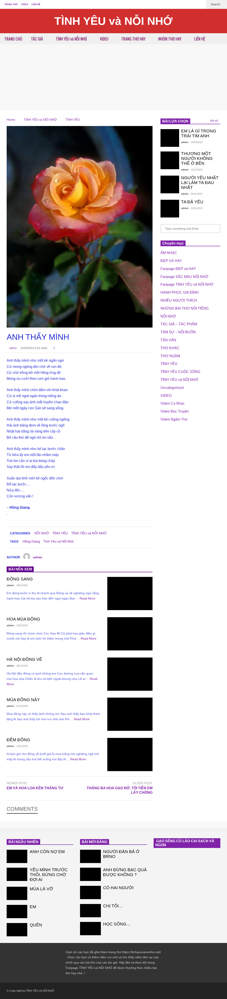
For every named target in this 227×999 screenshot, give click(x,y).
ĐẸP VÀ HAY (171, 261)
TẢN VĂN (168, 340)
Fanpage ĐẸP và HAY (178, 269)
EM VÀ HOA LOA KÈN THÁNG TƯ (35, 788)
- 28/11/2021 (21, 585)
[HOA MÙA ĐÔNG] (130, 633)
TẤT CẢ (214, 121)
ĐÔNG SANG (20, 579)
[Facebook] (193, 4)
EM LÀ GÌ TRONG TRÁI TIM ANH (198, 133)
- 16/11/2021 (21, 746)
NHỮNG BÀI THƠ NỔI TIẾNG (184, 308)
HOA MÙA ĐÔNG (23, 619)
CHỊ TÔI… (113, 906)
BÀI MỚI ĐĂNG (94, 842)
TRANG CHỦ (13, 39)
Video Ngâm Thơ (174, 419)
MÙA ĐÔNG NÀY (23, 699)
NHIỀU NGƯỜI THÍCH (178, 300)
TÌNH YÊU (60, 533)
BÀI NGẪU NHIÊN (23, 842)
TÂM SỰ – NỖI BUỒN (178, 332)
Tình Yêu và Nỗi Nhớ (58, 541)
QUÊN (36, 925)
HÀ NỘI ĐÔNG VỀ (24, 659)
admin (13, 348)
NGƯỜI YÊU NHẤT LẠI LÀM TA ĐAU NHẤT (200, 182)
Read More (88, 598)
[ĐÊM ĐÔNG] (130, 754)
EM (33, 906)
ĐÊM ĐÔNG (18, 739)
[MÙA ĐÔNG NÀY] (130, 714)
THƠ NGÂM (170, 356)
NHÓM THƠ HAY (170, 39)
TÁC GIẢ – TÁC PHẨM (178, 324)
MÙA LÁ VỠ (41, 888)
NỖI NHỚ (41, 533)
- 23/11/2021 (21, 625)
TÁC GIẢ (37, 39)
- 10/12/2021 (196, 169)
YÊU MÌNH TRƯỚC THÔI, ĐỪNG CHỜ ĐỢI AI (49, 874)
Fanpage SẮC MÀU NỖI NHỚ (184, 277)
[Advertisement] (113, 78)
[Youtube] (200, 4)
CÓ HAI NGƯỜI (118, 887)
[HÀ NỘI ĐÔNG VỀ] (130, 674)
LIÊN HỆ (35, 4)
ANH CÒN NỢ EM (47, 851)
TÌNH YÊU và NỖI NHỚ (113, 21)
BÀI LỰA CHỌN (175, 121)
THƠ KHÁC (170, 348)
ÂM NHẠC (168, 253)
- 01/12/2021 (21, 706)
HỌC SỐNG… (117, 924)
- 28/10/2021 (21, 665)
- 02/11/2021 (196, 208)
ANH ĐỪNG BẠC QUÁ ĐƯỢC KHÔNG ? (125, 872)
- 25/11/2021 (196, 193)
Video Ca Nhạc (172, 403)
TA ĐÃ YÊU (192, 202)
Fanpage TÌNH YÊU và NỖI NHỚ (186, 284)
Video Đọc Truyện (174, 411)
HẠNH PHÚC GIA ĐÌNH (179, 292)
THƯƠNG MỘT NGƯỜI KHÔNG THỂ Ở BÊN (197, 158)
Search (216, 4)
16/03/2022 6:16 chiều (33, 348)
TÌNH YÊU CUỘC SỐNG (180, 372)
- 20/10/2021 (196, 142)
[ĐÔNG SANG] (130, 593)
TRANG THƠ (11, 4)
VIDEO (24, 4)
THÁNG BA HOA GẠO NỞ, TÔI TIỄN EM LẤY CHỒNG (120, 790)
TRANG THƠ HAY (133, 39)
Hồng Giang (31, 541)
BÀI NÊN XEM (20, 569)
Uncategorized (172, 388)
